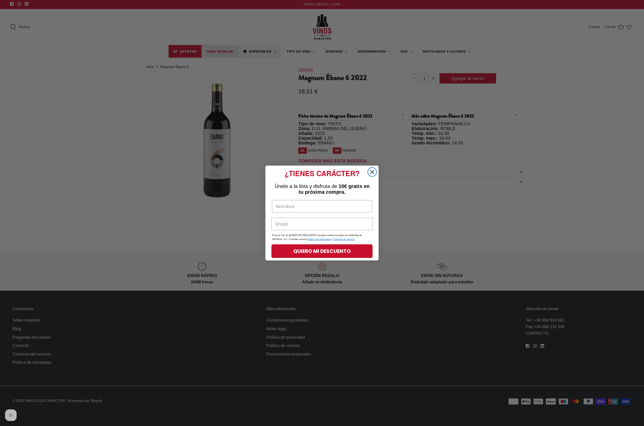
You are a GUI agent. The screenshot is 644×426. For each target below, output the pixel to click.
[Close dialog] (372, 172)
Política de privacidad (319, 239)
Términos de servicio (343, 239)
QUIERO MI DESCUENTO (322, 251)
